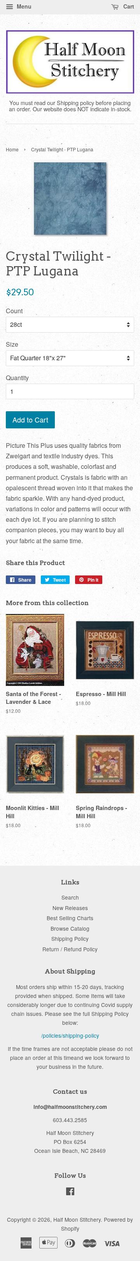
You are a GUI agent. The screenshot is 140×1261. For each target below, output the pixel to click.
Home (12, 149)
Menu (23, 6)
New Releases (70, 908)
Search (70, 897)
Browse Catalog (70, 928)
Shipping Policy (70, 938)
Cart (128, 6)
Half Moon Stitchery (77, 1219)
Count (14, 310)
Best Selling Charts (70, 918)
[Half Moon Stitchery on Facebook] (70, 1192)
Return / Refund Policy (70, 949)
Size (12, 344)
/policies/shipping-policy (70, 1035)
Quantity (17, 377)
